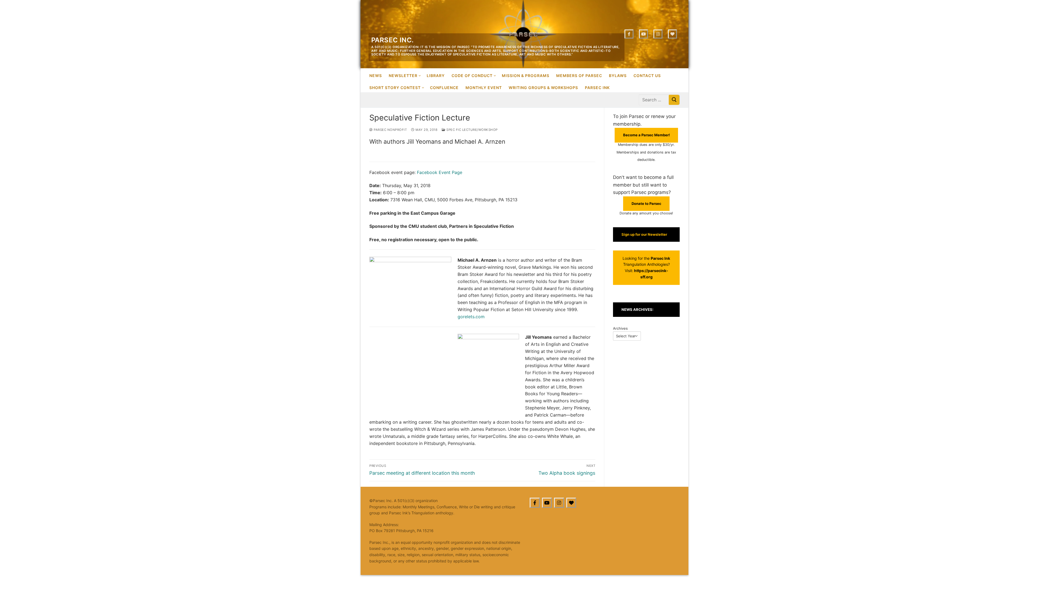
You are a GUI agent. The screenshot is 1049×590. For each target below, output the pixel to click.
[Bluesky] (672, 34)
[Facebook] (628, 34)
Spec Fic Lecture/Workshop (472, 130)
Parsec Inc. (392, 40)
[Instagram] (657, 34)
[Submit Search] (674, 100)
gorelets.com (471, 316)
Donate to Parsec (646, 203)
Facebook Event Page (439, 172)
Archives (620, 328)
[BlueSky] (571, 503)
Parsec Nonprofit (390, 130)
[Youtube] (643, 34)
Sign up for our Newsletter (644, 234)
